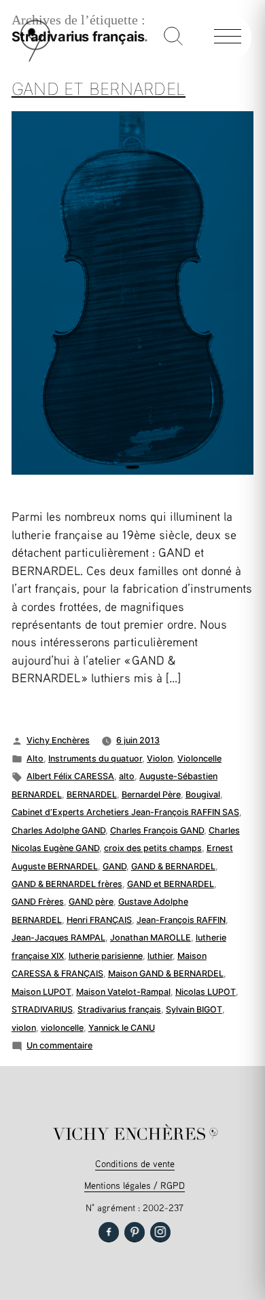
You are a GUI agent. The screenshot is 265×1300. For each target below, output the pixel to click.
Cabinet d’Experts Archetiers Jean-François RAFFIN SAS (125, 812)
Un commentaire (59, 1045)
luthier (160, 956)
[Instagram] (160, 1232)
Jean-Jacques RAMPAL (58, 937)
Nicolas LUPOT (205, 992)
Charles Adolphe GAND (58, 830)
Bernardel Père (151, 794)
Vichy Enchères (58, 740)
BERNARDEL (92, 794)
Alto (34, 758)
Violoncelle (199, 758)
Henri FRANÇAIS (99, 920)
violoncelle (62, 1028)
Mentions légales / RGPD (134, 1185)
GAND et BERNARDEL (170, 884)
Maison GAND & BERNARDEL (166, 973)
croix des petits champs (153, 848)
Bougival (203, 794)
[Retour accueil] (35, 59)
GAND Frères (38, 902)
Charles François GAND (157, 830)
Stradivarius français (119, 1009)
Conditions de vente (135, 1163)
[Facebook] (109, 1232)
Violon (160, 758)
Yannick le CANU (121, 1028)
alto (127, 776)
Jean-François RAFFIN (181, 920)
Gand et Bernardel (99, 89)
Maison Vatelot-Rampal (123, 992)
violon (24, 1028)
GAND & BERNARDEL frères (67, 884)
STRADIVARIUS (42, 1009)
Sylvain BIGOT (194, 1009)
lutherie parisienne (106, 956)
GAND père (91, 902)
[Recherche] (173, 37)
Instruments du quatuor (95, 758)
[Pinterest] (134, 1232)
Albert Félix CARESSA (70, 776)
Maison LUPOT (41, 992)
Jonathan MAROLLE (150, 937)
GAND (114, 866)
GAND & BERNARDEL (173, 866)
